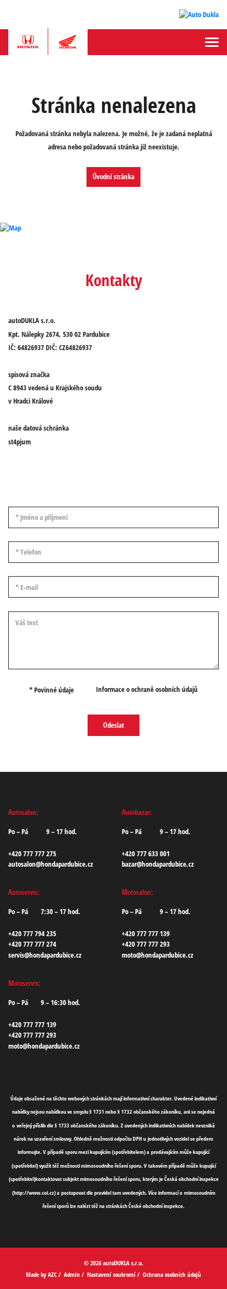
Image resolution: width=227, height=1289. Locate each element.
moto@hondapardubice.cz (157, 955)
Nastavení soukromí (111, 1274)
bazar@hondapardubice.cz (158, 864)
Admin (72, 1274)
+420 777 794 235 (32, 933)
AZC (52, 1274)
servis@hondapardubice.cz (45, 955)
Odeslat (113, 725)
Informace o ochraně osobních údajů (147, 689)
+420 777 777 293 (146, 944)
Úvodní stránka (113, 176)
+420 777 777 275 (32, 853)
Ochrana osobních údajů (172, 1274)
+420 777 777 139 (146, 933)
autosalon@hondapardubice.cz (50, 864)
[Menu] (212, 42)
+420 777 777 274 (32, 944)
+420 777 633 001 (146, 853)
